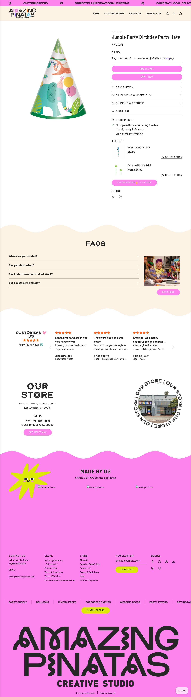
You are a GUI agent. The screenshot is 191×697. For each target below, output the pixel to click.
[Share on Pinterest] (120, 197)
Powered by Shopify (107, 693)
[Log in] (174, 13)
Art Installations (160, 602)
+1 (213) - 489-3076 (17, 563)
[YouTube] (173, 561)
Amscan (117, 44)
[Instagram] (159, 561)
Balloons (13, 602)
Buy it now (147, 76)
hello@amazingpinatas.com (21, 576)
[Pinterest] (166, 561)
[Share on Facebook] (113, 197)
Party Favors (129, 602)
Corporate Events (69, 602)
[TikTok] (159, 568)
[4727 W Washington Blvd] (95, 408)
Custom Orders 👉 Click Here (134, 182)
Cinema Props (38, 602)
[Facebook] (152, 561)
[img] (31, 340)
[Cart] (180, 13)
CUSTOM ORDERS (95, 610)
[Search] (167, 13)
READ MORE (168, 292)
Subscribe (127, 569)
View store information (129, 133)
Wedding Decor (101, 602)
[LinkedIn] (152, 568)
